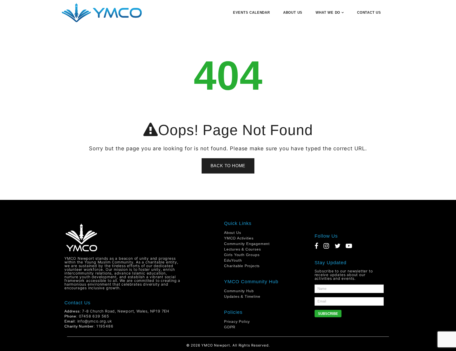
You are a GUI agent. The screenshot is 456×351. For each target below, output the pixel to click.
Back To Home (228, 166)
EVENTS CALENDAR (251, 13)
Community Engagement (247, 244)
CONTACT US (369, 13)
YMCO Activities (239, 238)
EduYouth (233, 260)
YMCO (207, 345)
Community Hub (239, 291)
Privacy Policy (237, 321)
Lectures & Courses (242, 249)
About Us (232, 232)
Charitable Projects (242, 266)
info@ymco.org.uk (94, 321)
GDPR (229, 327)
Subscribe (328, 314)
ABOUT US (292, 13)
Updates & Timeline (242, 296)
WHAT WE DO (328, 13)
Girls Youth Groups (241, 255)
